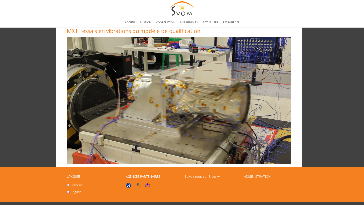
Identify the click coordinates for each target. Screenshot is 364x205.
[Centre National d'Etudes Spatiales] (137, 185)
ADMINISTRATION (257, 176)
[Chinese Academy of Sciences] (128, 187)
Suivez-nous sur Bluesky (202, 176)
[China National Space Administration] (147, 186)
